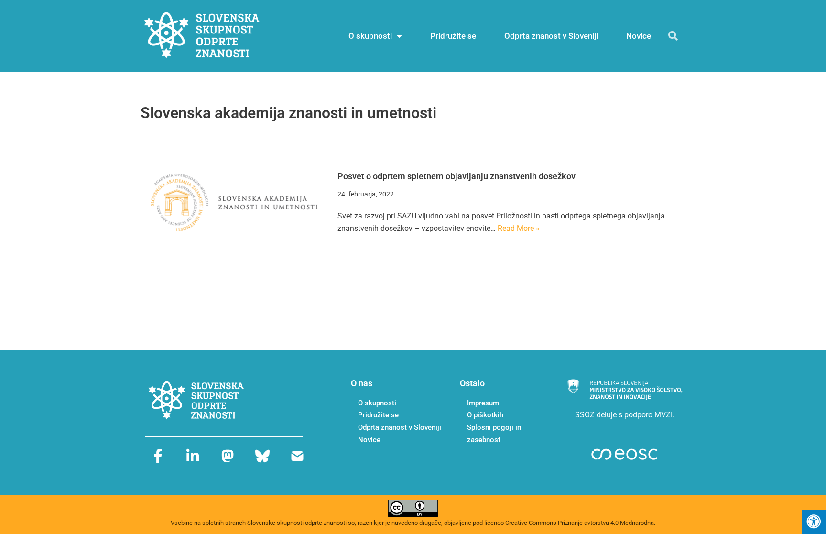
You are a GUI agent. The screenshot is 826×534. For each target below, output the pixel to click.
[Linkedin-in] (192, 456)
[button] (673, 35)
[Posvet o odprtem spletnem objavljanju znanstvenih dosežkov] (234, 202)
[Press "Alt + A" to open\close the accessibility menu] (814, 522)
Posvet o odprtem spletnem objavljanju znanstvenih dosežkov (456, 176)
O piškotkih (485, 415)
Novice (638, 36)
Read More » (519, 228)
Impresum (483, 403)
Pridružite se (453, 36)
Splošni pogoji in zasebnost (494, 433)
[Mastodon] (227, 456)
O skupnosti (370, 36)
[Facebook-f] (158, 456)
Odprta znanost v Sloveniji (551, 36)
